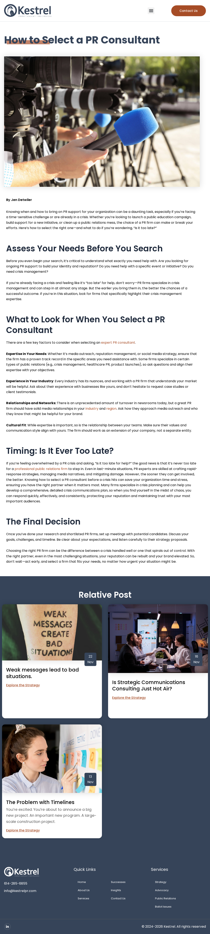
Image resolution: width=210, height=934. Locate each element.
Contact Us (118, 898)
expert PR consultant (118, 342)
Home (82, 882)
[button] (151, 10)
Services (83, 898)
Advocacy (162, 890)
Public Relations (165, 898)
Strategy (160, 882)
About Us (84, 890)
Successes (118, 882)
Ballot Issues (163, 907)
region (111, 408)
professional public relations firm (41, 468)
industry (92, 408)
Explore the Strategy (23, 685)
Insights (116, 890)
